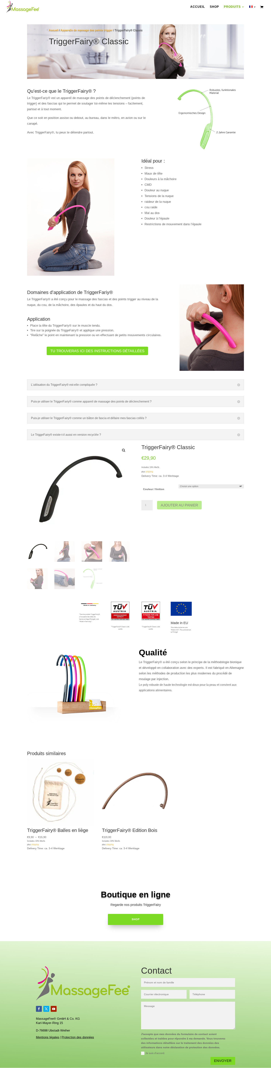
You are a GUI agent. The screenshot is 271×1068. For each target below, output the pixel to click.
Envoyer (223, 1061)
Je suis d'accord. (155, 1053)
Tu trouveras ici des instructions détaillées (97, 351)
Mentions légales (47, 1037)
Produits (232, 7)
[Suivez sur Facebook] (39, 1009)
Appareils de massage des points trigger (86, 30)
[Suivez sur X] (46, 1009)
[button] (123, 450)
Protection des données (78, 1037)
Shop (214, 7)
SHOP (136, 919)
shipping (149, 472)
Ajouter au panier (179, 505)
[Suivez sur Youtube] (54, 1009)
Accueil (197, 7)
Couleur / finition (153, 489)
